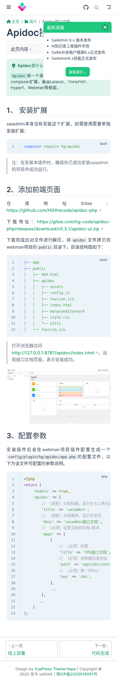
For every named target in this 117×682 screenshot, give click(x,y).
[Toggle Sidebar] (9, 7)
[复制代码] (103, 146)
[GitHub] (86, 7)
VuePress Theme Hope (55, 668)
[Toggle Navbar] (109, 7)
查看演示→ (78, 72)
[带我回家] (24, 7)
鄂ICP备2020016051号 (76, 674)
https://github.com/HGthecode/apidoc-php (52, 210)
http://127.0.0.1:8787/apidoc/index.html (53, 352)
